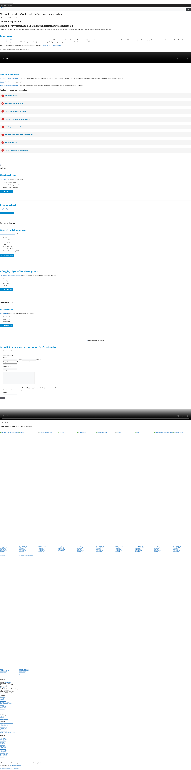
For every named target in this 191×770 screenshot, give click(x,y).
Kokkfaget (2, 729)
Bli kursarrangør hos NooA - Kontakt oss (9, 768)
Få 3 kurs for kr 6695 (6, 325)
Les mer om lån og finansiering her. (51, 45)
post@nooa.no (7, 682)
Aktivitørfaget (3, 727)
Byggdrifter (2, 724)
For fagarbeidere (4, 719)
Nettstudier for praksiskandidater (9, 85)
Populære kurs (3, 750)
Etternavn (38, 359)
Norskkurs (2, 743)
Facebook (2, 687)
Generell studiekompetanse (7, 234)
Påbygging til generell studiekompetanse (11, 275)
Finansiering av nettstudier (7, 39)
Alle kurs (2, 757)
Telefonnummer (7, 366)
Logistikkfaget (3, 728)
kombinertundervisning (15, 765)
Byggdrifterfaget (4, 209)
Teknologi (2, 709)
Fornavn (19, 359)
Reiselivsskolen (3, 746)
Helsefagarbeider (4, 179)
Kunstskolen (3, 741)
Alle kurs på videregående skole (7, 732)
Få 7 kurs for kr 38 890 (7, 255)
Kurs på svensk (3, 755)
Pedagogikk (3, 707)
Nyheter (2, 705)
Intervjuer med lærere (5, 702)
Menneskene (3, 701)
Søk (188, 9)
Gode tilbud (3, 749)
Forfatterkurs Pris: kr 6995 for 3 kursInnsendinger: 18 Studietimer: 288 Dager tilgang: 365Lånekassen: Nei (62, 548)
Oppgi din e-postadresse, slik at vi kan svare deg (16, 362)
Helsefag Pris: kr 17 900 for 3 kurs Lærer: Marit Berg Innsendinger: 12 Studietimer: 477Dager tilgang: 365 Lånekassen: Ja (4, 672)
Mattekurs (2, 745)
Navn (5, 357)
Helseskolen (3, 738)
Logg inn (2, 7)
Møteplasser (3, 751)
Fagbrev (2, 82)
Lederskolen (3, 747)
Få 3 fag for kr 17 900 (6, 191)
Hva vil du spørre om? (9, 371)
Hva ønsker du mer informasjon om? (13, 353)
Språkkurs (2, 742)
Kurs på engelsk (4, 753)
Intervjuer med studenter (5, 703)
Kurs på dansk (3, 754)
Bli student (2, 697)
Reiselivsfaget (3, 731)
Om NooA (2, 698)
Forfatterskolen (3, 739)
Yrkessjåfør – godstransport (6, 723)
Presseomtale (3, 706)
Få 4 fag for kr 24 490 (6, 289)
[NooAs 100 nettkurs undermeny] (13, 5)
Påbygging (2, 717)
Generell (2, 716)
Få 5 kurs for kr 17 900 (7, 213)
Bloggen (2, 699)
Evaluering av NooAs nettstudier (9, 78)
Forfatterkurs (4, 313)
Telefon (5, 392)
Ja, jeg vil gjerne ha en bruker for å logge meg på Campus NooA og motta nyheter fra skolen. (33, 387)
